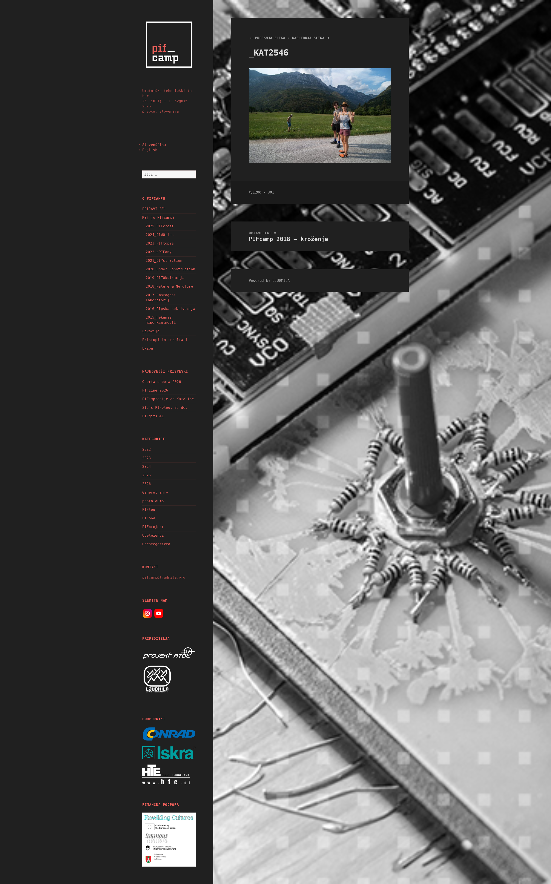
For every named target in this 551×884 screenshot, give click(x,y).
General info (155, 492)
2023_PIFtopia (160, 243)
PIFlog (148, 510)
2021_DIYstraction (164, 261)
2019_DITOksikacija (165, 278)
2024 (146, 466)
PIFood (148, 518)
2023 (146, 458)
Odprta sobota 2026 (161, 382)
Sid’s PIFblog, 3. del (164, 408)
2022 (146, 449)
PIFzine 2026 (155, 390)
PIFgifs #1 (153, 416)
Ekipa (147, 348)
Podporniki (153, 719)
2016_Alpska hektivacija (170, 309)
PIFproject (153, 527)
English (149, 150)
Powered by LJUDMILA (269, 281)
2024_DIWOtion (160, 235)
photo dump (153, 501)
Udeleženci (153, 535)
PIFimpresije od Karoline (168, 399)
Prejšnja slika (270, 38)
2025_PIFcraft (160, 226)
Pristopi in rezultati (164, 340)
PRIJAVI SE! (154, 209)
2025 (146, 475)
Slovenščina (154, 145)
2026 (146, 484)
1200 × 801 (263, 192)
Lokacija (150, 331)
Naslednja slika (308, 38)
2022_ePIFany (159, 252)
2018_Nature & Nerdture (169, 286)
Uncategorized (156, 544)
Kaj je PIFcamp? (158, 217)
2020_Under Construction (170, 269)
